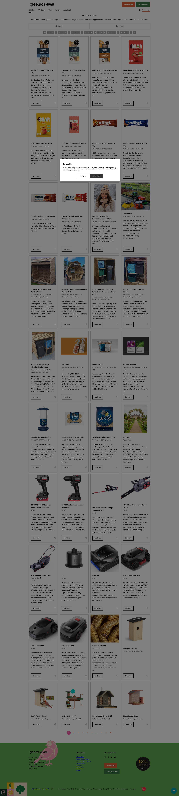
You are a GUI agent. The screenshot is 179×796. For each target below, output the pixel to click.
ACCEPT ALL (96, 176)
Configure (83, 176)
